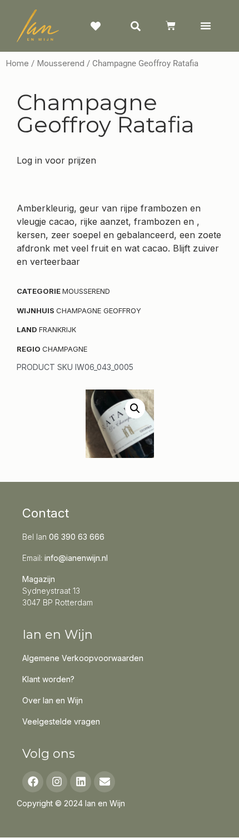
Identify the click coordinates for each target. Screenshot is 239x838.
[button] (205, 25)
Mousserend (60, 63)
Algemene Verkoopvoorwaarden (82, 658)
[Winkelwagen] (170, 25)
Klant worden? (48, 679)
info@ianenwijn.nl (76, 558)
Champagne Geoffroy (98, 310)
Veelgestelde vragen (61, 721)
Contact (45, 513)
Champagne (64, 348)
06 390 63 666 (76, 536)
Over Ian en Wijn (52, 700)
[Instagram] (56, 781)
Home (17, 63)
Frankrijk (57, 329)
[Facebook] (32, 781)
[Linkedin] (80, 781)
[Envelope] (104, 781)
